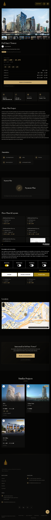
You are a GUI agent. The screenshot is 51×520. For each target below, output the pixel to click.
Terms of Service (29, 515)
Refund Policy (33, 517)
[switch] (19, 265)
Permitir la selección (25, 274)
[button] (25, 314)
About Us (4, 481)
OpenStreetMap (44, 327)
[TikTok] (31, 507)
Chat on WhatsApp (26, 359)
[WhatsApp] (44, 3)
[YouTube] (27, 507)
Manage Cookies (44, 515)
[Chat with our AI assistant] (47, 512)
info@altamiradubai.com (35, 483)
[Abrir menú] (47, 3)
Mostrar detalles (43, 270)
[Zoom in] (3, 304)
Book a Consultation (25, 82)
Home (3, 478)
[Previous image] (3, 21)
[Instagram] (19, 507)
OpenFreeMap (31, 327)
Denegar (9, 274)
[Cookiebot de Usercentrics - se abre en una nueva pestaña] (43, 244)
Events (3, 486)
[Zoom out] (3, 306)
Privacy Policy (21, 515)
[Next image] (47, 21)
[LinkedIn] (23, 507)
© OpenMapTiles (36, 327)
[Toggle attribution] (48, 327)
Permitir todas (41, 274)
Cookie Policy (36, 515)
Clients (3, 483)
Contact (38, 3)
